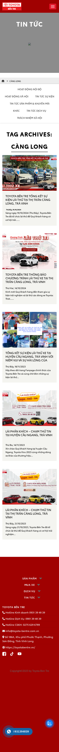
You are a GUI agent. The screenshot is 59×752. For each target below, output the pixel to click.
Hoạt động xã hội (16, 96)
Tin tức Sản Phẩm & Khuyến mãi (29, 103)
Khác (16, 110)
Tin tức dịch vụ (36, 110)
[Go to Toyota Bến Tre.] (3, 81)
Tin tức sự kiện (44, 96)
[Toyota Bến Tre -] (12, 6)
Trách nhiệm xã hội (29, 117)
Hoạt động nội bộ (30, 89)
